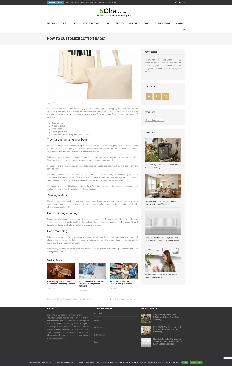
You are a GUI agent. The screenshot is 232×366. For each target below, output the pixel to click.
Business (51, 23)
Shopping (133, 23)
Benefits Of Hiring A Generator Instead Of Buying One (69, 299)
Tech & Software (163, 23)
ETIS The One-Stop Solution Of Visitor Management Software (91, 284)
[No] (229, 362)
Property (119, 23)
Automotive (99, 313)
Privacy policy (196, 362)
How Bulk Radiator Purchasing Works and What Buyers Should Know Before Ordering (167, 341)
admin (53, 103)
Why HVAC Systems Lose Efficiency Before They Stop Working (166, 317)
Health (64, 23)
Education (98, 328)
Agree (184, 362)
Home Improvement (92, 23)
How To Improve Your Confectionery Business (121, 283)
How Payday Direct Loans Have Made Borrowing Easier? (61, 283)
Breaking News (55, 2)
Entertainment (99, 335)
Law (107, 23)
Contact (180, 23)
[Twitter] (180, 2)
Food (75, 23)
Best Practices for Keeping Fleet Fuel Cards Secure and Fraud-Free (91, 2)
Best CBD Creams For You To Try (124, 299)
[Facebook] (176, 2)
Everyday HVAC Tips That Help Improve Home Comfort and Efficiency (167, 329)
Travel (147, 23)
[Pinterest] (184, 2)
